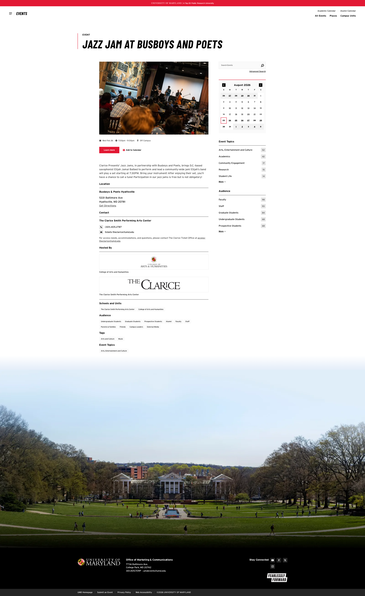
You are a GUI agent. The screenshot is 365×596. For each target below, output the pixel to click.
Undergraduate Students (242, 219)
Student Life (242, 176)
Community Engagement (242, 163)
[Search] (262, 65)
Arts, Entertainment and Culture (242, 150)
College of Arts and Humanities (150, 309)
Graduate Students (242, 213)
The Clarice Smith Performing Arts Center (117, 309)
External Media (153, 327)
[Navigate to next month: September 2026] (260, 85)
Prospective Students (242, 226)
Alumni (169, 321)
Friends (123, 327)
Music (120, 339)
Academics (242, 157)
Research (242, 170)
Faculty (242, 200)
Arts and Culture (107, 339)
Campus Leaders (136, 327)
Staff (242, 206)
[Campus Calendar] (21, 13)
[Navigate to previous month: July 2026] (224, 85)
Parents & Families (108, 327)
